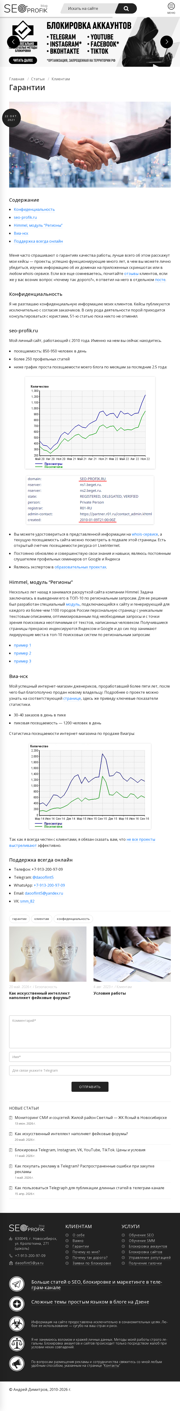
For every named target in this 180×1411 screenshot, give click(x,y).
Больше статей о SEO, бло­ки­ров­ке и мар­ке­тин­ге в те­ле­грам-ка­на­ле (96, 1285)
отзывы (131, 273)
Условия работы (110, 993)
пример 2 (22, 653)
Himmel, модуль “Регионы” (38, 225)
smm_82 (27, 901)
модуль (73, 604)
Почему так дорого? (90, 1257)
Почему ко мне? (86, 1252)
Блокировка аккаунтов (148, 1246)
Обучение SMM (142, 1240)
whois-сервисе (145, 534)
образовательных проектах (80, 567)
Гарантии (81, 1246)
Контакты (111, 1365)
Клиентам (124, 987)
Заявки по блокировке (92, 1263)
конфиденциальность (73, 919)
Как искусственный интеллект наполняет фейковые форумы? (40, 995)
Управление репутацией (150, 1257)
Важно (78, 1240)
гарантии (19, 919)
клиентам (41, 919)
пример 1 (22, 645)
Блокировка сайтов (145, 1252)
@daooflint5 (43, 877)
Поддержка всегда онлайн (38, 241)
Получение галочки (145, 1263)
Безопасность (46, 987)
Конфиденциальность (34, 209)
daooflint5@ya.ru (29, 1263)
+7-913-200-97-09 (49, 885)
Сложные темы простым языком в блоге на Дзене (90, 1302)
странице (72, 698)
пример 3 (22, 661)
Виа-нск (21, 233)
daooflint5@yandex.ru (44, 893)
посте (160, 279)
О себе (79, 1235)
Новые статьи (24, 1108)
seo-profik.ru (25, 217)
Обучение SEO (141, 1235)
